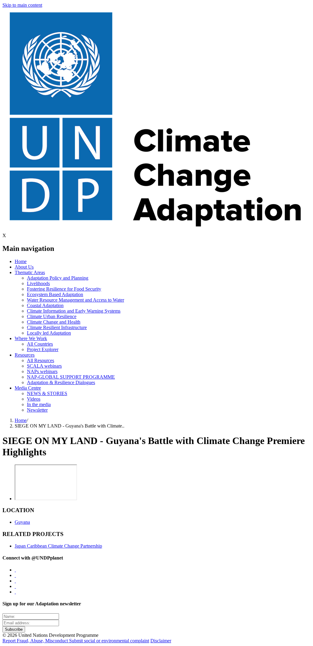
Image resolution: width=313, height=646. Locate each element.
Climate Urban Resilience (51, 316)
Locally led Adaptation (49, 333)
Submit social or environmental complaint (109, 640)
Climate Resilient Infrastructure (57, 327)
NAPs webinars (42, 371)
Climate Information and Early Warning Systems (73, 311)
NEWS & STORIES (47, 393)
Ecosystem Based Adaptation (55, 294)
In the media (39, 404)
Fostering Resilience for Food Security (64, 289)
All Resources (40, 360)
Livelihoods (38, 283)
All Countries (40, 344)
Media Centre (28, 388)
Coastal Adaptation (45, 305)
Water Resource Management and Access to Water (75, 300)
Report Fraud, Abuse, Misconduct (35, 640)
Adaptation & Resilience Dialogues (61, 382)
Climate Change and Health (53, 322)
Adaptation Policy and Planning (57, 278)
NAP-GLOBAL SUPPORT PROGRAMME (71, 377)
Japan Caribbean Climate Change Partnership (58, 546)
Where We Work (31, 338)
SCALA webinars (44, 366)
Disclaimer (160, 640)
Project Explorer (42, 349)
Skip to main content (22, 5)
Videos (33, 399)
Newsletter (37, 410)
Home (21, 261)
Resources (25, 355)
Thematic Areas (30, 272)
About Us (24, 267)
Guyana (22, 522)
